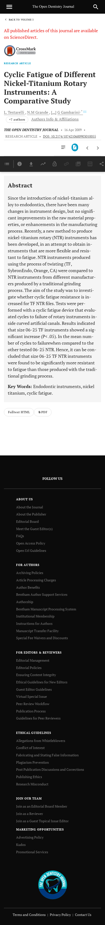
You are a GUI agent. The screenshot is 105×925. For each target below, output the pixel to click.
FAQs (20, 536)
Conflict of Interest (30, 747)
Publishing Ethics (29, 776)
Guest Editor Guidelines (34, 689)
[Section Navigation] (7, 164)
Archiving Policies (29, 572)
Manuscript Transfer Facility (37, 630)
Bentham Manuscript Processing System (46, 609)
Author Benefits (28, 587)
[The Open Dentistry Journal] (52, 884)
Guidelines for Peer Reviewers (38, 718)
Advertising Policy (29, 837)
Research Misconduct (32, 784)
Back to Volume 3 (21, 19)
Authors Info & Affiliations (55, 119)
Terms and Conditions (29, 914)
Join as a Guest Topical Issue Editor (42, 821)
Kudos (21, 844)
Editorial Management (32, 660)
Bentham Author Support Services (41, 594)
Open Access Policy (30, 543)
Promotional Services (32, 852)
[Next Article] (97, 148)
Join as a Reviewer (29, 813)
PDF (44, 412)
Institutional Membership (35, 616)
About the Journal (29, 507)
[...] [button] (53, 112)
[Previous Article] (87, 148)
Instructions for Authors (34, 623)
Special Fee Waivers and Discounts (42, 638)
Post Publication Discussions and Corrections (50, 769)
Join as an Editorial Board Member (41, 806)
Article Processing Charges (36, 580)
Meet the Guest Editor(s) (34, 528)
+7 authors (17, 119)
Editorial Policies (29, 667)
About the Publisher (31, 514)
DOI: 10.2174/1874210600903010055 (69, 136)
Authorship (24, 601)
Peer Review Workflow (32, 703)
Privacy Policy (60, 914)
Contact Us (83, 914)
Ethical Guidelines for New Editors (41, 682)
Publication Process (31, 711)
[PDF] (75, 147)
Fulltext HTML (19, 412)
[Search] (96, 7)
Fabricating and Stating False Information (47, 755)
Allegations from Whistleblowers (40, 740)
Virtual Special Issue (31, 696)
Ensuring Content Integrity (36, 674)
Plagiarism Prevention (32, 762)
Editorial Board (27, 521)
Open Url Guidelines (31, 550)
